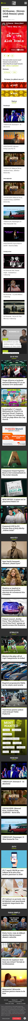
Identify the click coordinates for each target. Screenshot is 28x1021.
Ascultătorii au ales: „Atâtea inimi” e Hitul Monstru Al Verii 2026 (12, 344)
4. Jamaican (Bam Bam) (11, 739)
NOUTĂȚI (14, 538)
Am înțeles (17, 1018)
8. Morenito (21, 747)
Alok (14, 72)
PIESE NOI (6, 9)
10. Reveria (15, 752)
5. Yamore (6, 743)
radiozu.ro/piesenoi (12, 66)
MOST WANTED (11, 724)
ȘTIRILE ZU (14, 632)
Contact (22, 1000)
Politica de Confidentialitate (15, 1001)
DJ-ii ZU (6, 1000)
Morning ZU (14, 332)
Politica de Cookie (9, 1003)
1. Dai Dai (6, 730)
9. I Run (5, 752)
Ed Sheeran (7, 72)
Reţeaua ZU (15, 1000)
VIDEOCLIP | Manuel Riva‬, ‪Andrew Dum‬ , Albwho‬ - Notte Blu (12, 170)
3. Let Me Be (7, 734)
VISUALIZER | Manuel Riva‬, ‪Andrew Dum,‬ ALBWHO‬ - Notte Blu (13, 200)
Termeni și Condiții (20, 1003)
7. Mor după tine (8, 747)
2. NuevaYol (16, 730)
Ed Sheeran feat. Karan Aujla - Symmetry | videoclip (11, 272)
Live (4, 3)
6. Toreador (17, 743)
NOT (15, 93)
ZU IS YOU (14, 357)
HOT (15, 85)
